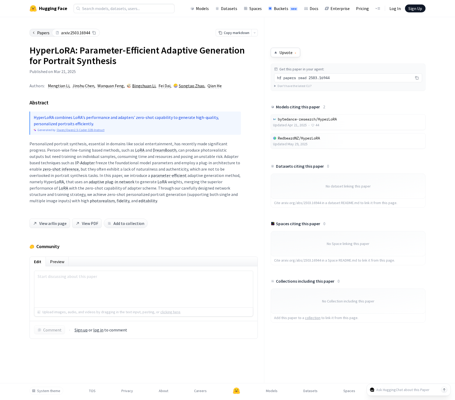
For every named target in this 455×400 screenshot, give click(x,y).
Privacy (127, 390)
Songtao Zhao (191, 85)
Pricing (362, 8)
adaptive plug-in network (111, 181)
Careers (200, 390)
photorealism (102, 200)
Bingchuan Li (143, 85)
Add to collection (128, 223)
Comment (52, 329)
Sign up (81, 329)
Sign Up (415, 8)
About (163, 390)
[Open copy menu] (254, 32)
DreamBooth (164, 150)
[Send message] (444, 390)
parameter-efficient (169, 175)
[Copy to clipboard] (94, 33)
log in (98, 329)
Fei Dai (164, 85)
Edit (37, 261)
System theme (48, 390)
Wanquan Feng (110, 85)
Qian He (214, 85)
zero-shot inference (61, 169)
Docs (314, 8)
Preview (57, 261)
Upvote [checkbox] (287, 52)
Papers (43, 32)
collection (312, 317)
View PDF (90, 223)
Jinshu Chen (83, 85)
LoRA (140, 150)
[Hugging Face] (236, 390)
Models (202, 8)
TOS (92, 390)
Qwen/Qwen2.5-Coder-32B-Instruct (81, 130)
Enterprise (340, 8)
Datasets (229, 8)
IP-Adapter (85, 162)
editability (148, 200)
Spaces (255, 8)
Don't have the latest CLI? (294, 86)
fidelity (123, 200)
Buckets (285, 8)
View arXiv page (53, 223)
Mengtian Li (58, 85)
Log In (395, 8)
